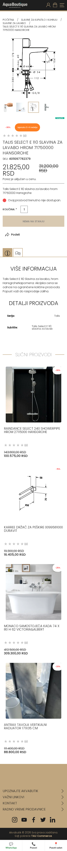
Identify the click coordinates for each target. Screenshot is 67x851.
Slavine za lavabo (14, 23)
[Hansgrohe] (59, 118)
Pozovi (33, 845)
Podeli (15, 234)
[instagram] (14, 819)
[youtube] (24, 819)
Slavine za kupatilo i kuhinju (39, 20)
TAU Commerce (41, 836)
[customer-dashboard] (48, 5)
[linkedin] (52, 819)
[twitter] (43, 819)
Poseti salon (55, 845)
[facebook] (33, 819)
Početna (8, 20)
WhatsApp (11, 845)
